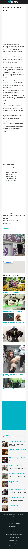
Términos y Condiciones (14, 523)
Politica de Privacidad (14, 545)
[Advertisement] (14, 28)
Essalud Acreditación (14, 537)
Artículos (14, 520)
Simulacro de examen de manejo (14, 534)
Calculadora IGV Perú (14, 526)
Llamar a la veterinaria (8, 232)
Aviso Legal (14, 543)
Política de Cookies (14, 540)
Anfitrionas (14, 531)
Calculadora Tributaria (14, 529)
